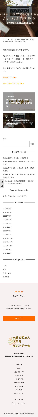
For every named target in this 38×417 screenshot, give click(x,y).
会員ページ (19, 375)
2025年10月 (7, 246)
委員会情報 (19, 386)
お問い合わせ (19, 393)
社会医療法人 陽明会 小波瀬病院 (15, 158)
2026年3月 (7, 227)
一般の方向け (19, 379)
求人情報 (19, 390)
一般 (4, 266)
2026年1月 (7, 235)
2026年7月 (7, 212)
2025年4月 (7, 253)
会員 (4, 269)
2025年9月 (7, 249)
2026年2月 (7, 231)
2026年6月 (7, 216)
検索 (4, 139)
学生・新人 (7, 273)
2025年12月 (7, 238)
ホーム (19, 368)
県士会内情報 (19, 383)
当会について (19, 372)
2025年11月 (7, 242)
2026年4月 (7, 223)
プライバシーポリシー (19, 403)
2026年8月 (7, 209)
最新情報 (6, 277)
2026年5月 (7, 220)
